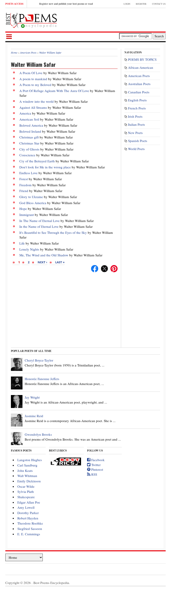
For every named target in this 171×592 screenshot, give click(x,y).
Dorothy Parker (28, 512)
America (25, 113)
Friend (23, 190)
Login (127, 3)
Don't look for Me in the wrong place (45, 167)
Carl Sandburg (27, 465)
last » (60, 262)
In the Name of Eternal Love (39, 226)
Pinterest (96, 469)
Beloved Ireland (30, 131)
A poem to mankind (33, 79)
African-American (140, 67)
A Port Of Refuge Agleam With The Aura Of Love (54, 90)
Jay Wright (32, 397)
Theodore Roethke (30, 523)
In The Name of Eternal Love (39, 220)
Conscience (27, 155)
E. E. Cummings (28, 534)
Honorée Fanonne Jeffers (42, 379)
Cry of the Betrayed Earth (37, 161)
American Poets (139, 75)
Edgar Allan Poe (28, 502)
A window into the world (36, 101)
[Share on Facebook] (94, 268)
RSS (93, 474)
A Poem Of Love (31, 73)
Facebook (97, 460)
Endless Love (28, 173)
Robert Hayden (27, 518)
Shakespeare (26, 497)
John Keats (25, 470)
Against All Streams (33, 107)
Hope (23, 208)
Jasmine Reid (34, 416)
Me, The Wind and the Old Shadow (43, 255)
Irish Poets (135, 116)
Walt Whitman (27, 475)
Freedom (25, 185)
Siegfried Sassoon (29, 528)
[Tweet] (104, 268)
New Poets (135, 132)
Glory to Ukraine (31, 197)
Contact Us (159, 3)
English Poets (137, 100)
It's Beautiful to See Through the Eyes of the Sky (53, 232)
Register (141, 3)
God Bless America (32, 203)
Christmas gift (29, 137)
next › (42, 262)
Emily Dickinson (29, 481)
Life (22, 243)
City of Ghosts (29, 149)
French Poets (137, 108)
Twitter (95, 464)
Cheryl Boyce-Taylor (39, 360)
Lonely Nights (29, 249)
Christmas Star (29, 143)
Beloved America (31, 125)
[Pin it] (114, 268)
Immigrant (26, 214)
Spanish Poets (137, 140)
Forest (23, 179)
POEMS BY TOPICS (142, 59)
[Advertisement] (113, 19)
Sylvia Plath (25, 491)
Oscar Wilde (26, 486)
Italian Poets (136, 124)
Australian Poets (139, 84)
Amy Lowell (26, 507)
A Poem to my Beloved (35, 84)
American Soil (29, 119)
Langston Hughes (29, 460)
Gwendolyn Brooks (38, 434)
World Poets (136, 148)
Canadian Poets (138, 92)
